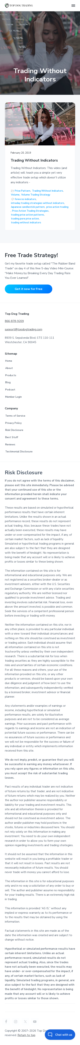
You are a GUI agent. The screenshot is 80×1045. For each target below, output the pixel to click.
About (9, 368)
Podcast (10, 389)
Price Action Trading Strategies (30, 211)
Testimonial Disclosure (19, 451)
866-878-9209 (14, 321)
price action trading (57, 207)
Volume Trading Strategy (35, 194)
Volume (15, 194)
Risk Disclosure (14, 430)
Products (10, 375)
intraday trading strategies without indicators (37, 203)
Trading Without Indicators (34, 160)
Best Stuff (11, 437)
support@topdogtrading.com (23, 329)
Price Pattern (22, 191)
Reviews (10, 444)
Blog (8, 382)
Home (8, 361)
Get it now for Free (28, 289)
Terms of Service (15, 416)
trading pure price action (25, 218)
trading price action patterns (27, 214)
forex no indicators (25, 199)
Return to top (26, 1035)
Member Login (13, 397)
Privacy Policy (13, 423)
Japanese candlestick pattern (28, 207)
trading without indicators (26, 222)
